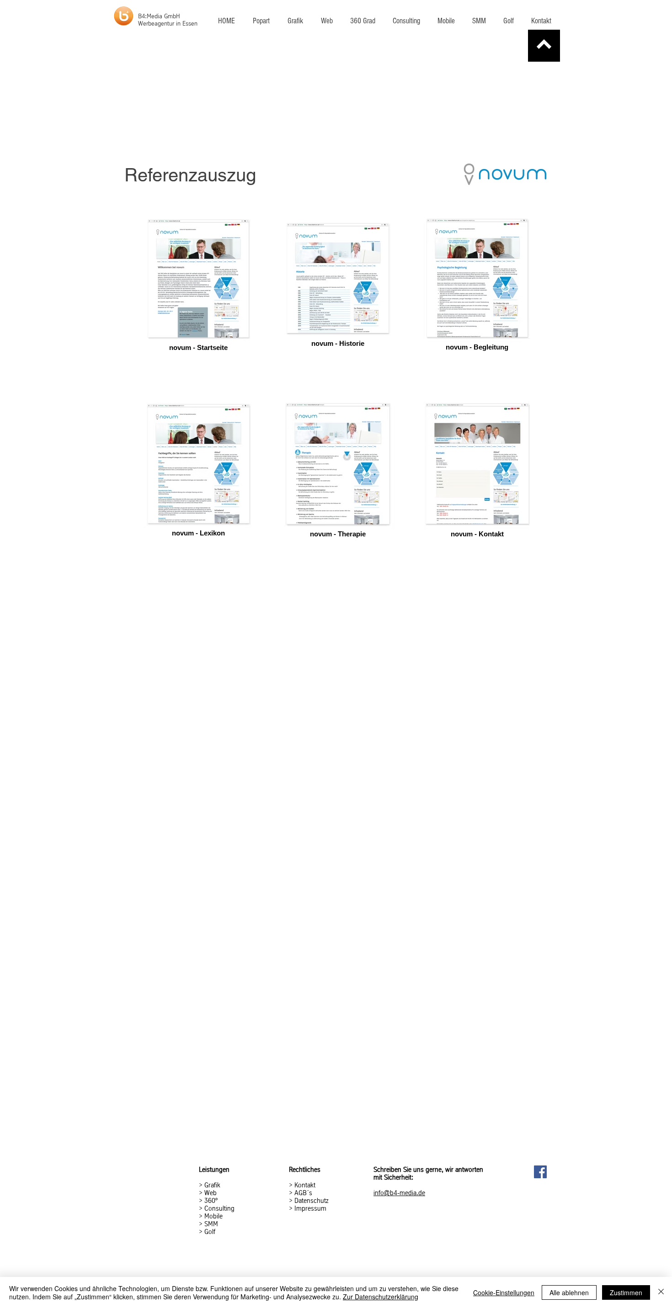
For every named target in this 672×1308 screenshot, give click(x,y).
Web (210, 1193)
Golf (209, 1231)
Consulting (219, 1208)
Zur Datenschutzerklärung (380, 1296)
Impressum (310, 1208)
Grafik (212, 1185)
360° (211, 1200)
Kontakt (304, 1185)
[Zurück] (544, 46)
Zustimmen (626, 1292)
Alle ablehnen (569, 1292)
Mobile (213, 1216)
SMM (211, 1224)
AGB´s (302, 1193)
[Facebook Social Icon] (540, 1171)
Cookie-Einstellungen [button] (503, 1292)
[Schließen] (661, 1292)
